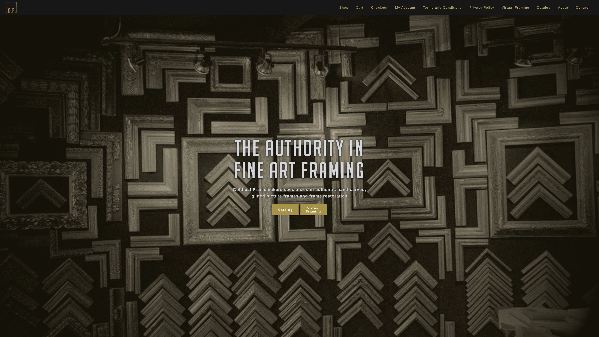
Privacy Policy (481, 7)
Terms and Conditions (442, 7)
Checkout (379, 7)
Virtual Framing (515, 7)
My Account (405, 7)
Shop (343, 7)
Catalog (544, 7)
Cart (360, 7)
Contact (583, 7)
